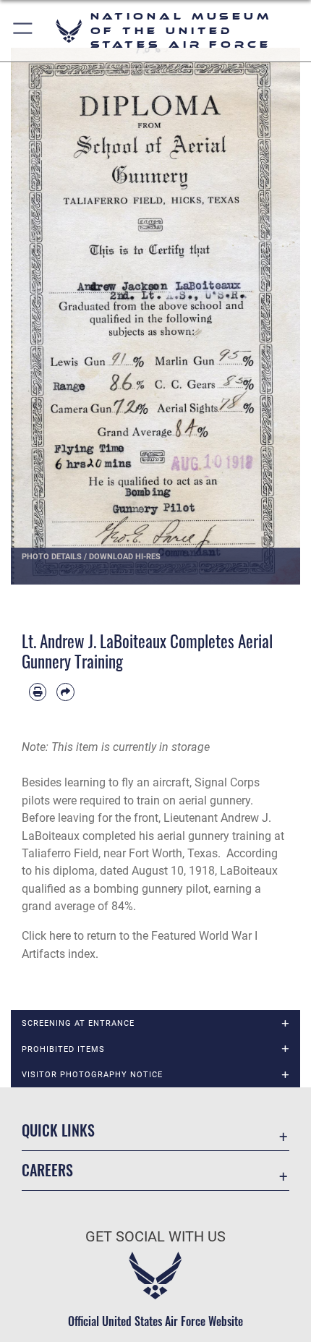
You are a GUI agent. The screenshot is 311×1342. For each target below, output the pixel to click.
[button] (23, 30)
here (60, 936)
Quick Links (58, 1130)
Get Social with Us (155, 1236)
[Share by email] (65, 691)
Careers (47, 1170)
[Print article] (37, 691)
